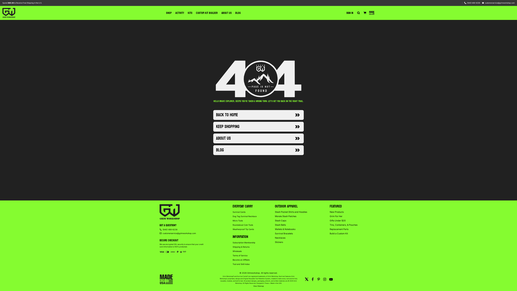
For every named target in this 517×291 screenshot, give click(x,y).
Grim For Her (336, 216)
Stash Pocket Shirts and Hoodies (291, 212)
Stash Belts (280, 225)
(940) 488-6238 (473, 3)
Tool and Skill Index (241, 264)
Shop (169, 12)
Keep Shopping (227, 126)
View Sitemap (258, 286)
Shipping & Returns (241, 247)
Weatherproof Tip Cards (243, 229)
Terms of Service (240, 255)
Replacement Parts (339, 229)
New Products (337, 212)
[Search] (358, 13)
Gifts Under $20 (338, 220)
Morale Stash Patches (285, 216)
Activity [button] (179, 12)
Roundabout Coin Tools (243, 225)
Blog (238, 12)
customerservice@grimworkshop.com (500, 3)
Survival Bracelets (284, 233)
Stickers (279, 242)
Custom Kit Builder (207, 12)
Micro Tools (238, 220)
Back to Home (227, 115)
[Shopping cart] (365, 13)
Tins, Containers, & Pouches (343, 225)
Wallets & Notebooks (285, 229)
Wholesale (237, 251)
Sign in (349, 13)
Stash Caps (280, 220)
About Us (226, 12)
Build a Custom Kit (339, 233)
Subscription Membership (244, 242)
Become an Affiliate (241, 260)
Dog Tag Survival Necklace (245, 216)
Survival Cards (239, 212)
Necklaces (280, 238)
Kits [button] (190, 12)
